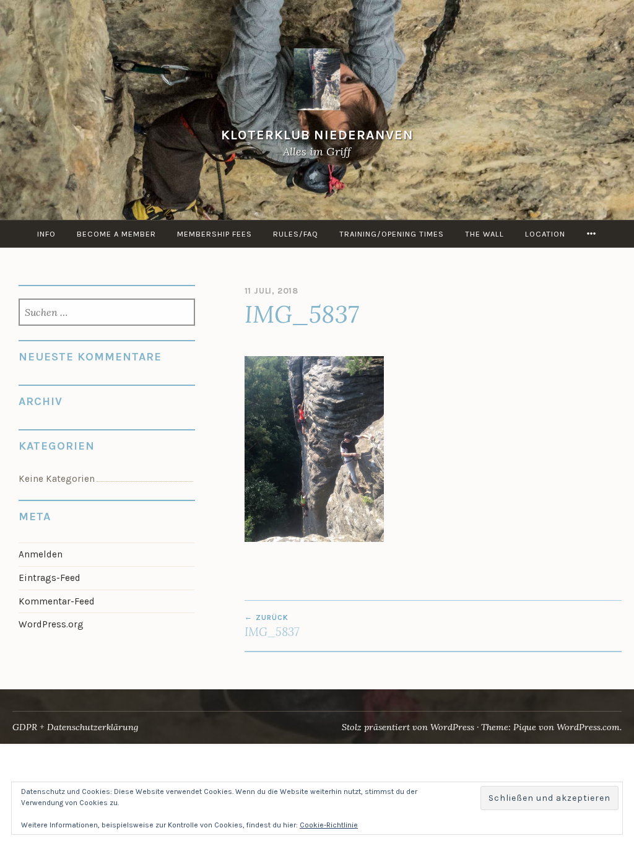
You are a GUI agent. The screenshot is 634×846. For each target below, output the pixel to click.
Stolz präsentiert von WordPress (408, 727)
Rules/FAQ (295, 233)
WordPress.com (588, 727)
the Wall (484, 233)
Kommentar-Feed (57, 601)
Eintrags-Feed (49, 577)
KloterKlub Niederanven (317, 134)
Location (545, 233)
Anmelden (41, 554)
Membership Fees (214, 233)
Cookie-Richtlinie (329, 825)
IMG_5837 (272, 626)
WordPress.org (51, 624)
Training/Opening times (391, 233)
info (46, 233)
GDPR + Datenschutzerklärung (75, 727)
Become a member (116, 233)
